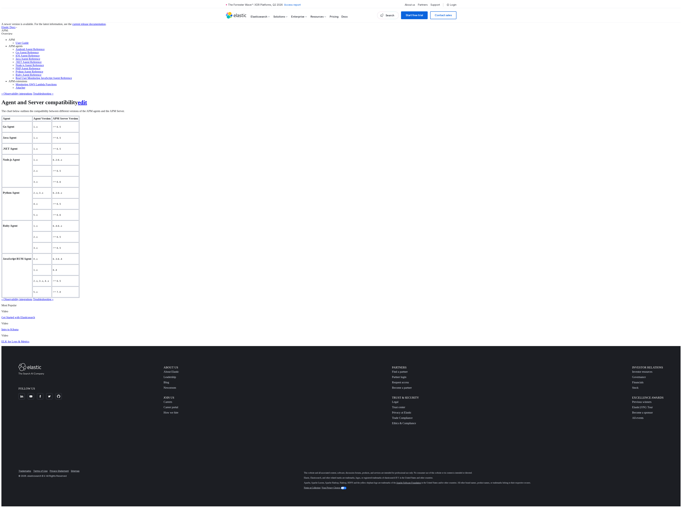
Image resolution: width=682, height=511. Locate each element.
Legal (395, 401)
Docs (344, 16)
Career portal (171, 407)
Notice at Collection (312, 487)
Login (453, 4)
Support (435, 5)
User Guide (22, 42)
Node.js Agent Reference (30, 65)
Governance (639, 377)
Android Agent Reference (30, 49)
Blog (166, 382)
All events (637, 417)
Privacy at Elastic (401, 412)
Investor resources (642, 371)
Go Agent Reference (27, 52)
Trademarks (24, 471)
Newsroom (170, 387)
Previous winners (641, 401)
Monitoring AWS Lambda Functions (36, 84)
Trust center (398, 407)
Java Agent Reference (28, 58)
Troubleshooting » (43, 93)
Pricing (334, 16)
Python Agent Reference (29, 71)
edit (82, 102)
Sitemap (75, 471)
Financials (637, 382)
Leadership (170, 377)
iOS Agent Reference (28, 55)
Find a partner (400, 371)
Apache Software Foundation (408, 483)
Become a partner (402, 387)
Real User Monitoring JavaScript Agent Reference (44, 78)
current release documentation (89, 24)
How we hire (171, 412)
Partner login (399, 377)
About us (410, 5)
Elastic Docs (8, 27)
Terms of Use (40, 471)
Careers (168, 401)
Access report (292, 4)
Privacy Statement (59, 471)
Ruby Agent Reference (28, 74)
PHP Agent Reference (28, 68)
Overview (7, 33)
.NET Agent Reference (29, 62)
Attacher (20, 87)
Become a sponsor (642, 412)
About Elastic (171, 371)
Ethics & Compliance (404, 423)
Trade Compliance (402, 417)
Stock (635, 387)
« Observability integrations (16, 93)
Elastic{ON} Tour (642, 407)
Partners (423, 5)
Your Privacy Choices (331, 487)
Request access (400, 382)
